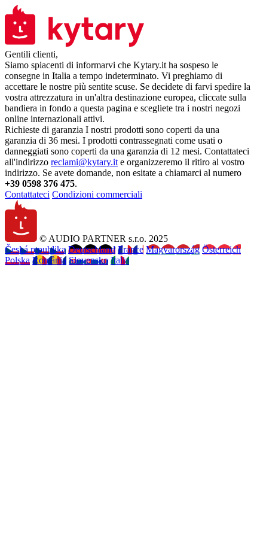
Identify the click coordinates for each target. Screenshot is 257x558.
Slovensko (88, 260)
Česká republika (35, 249)
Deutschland (91, 249)
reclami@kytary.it (84, 162)
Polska (17, 260)
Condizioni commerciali (97, 194)
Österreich (221, 249)
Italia (120, 260)
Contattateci (27, 194)
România (49, 260)
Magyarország (173, 249)
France (130, 249)
